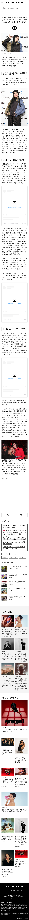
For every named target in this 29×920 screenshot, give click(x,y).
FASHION (7, 894)
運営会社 (5, 896)
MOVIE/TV (16, 894)
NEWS (3, 894)
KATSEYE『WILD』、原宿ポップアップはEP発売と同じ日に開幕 (14, 548)
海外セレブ (22, 557)
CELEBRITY (24, 894)
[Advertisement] (14, 496)
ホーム (2, 7)
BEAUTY (11, 894)
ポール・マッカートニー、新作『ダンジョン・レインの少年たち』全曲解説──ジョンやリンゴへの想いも (7, 656)
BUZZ (19, 895)
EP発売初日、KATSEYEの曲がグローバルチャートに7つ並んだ (14, 526)
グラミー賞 (14, 554)
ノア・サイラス (13, 557)
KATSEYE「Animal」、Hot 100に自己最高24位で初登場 (14, 543)
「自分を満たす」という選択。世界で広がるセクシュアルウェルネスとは (21, 632)
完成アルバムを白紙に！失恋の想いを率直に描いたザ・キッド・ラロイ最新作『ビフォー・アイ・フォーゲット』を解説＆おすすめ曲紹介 (21, 657)
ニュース (7, 7)
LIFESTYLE (15, 895)
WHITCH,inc (19, 918)
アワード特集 (5, 554)
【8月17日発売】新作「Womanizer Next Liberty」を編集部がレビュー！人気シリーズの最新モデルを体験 (14, 532)
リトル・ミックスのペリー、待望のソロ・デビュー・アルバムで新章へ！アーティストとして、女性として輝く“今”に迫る (7, 683)
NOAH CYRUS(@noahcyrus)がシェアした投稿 (14, 223)
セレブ (21, 554)
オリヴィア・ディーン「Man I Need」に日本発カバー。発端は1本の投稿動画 (14, 538)
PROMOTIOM (4, 627)
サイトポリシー (11, 896)
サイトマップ (16, 898)
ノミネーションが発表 (10, 80)
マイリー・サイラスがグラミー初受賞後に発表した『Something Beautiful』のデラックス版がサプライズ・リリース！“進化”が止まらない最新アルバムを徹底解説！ (21, 684)
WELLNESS (10, 895)
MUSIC (20, 894)
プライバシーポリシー (20, 896)
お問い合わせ (10, 898)
